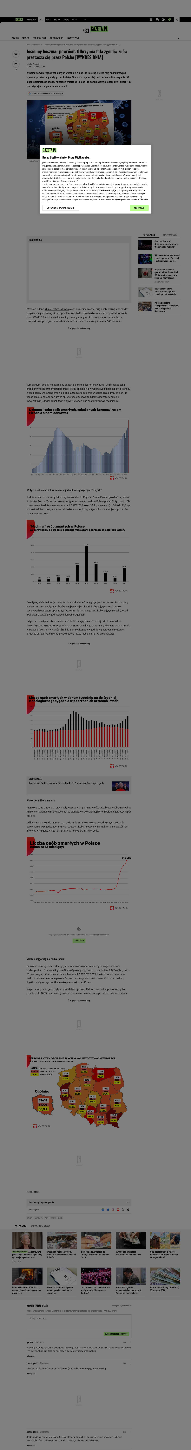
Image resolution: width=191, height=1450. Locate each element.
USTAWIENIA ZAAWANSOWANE (60, 208)
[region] (95, 179)
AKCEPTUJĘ (139, 208)
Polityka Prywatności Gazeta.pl (125, 200)
